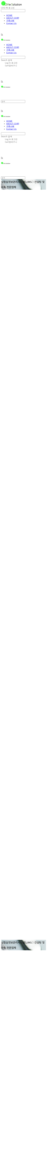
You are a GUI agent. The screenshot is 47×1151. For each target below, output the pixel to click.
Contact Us (11, 23)
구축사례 (10, 20)
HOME (9, 15)
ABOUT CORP (12, 18)
